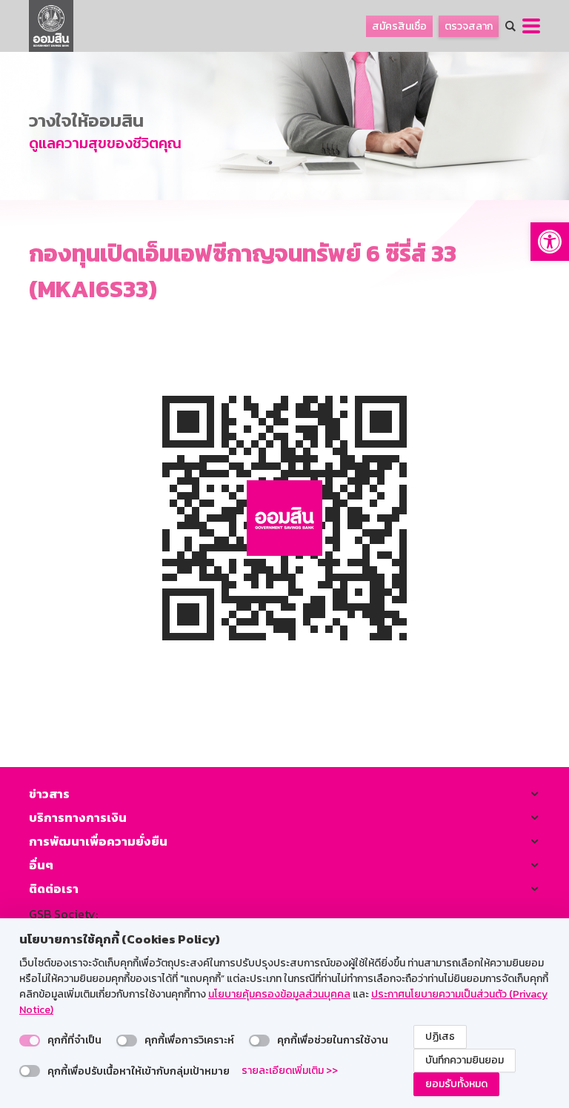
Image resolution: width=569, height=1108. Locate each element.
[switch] (29, 1040)
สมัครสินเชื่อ (399, 26)
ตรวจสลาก (469, 26)
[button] (549, 241)
